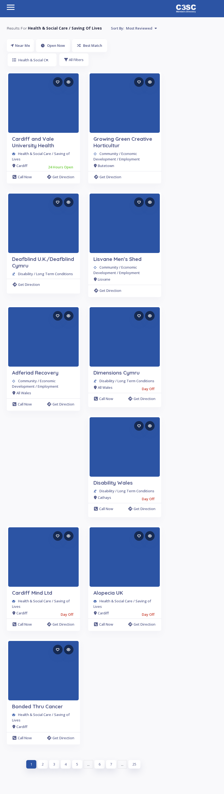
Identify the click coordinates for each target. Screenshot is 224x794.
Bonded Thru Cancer (37, 706)
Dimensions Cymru (116, 372)
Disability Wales (113, 482)
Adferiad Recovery (35, 372)
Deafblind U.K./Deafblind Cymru (43, 262)
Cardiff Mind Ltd (32, 592)
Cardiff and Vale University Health (33, 142)
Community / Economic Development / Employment (116, 156)
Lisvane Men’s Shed (117, 259)
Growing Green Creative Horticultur (122, 142)
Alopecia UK (108, 592)
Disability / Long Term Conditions (45, 273)
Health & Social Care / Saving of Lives (41, 156)
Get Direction (63, 176)
